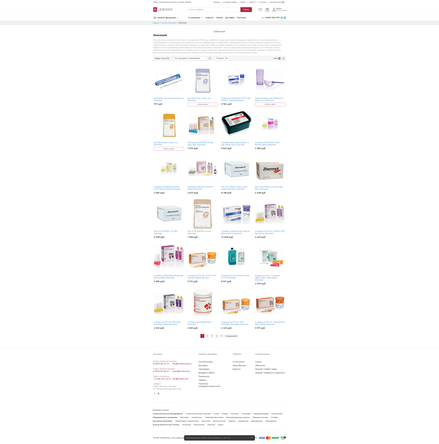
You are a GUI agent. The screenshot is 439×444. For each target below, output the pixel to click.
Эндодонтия (243, 421)
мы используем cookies (240, 438)
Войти (278, 9)
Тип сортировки (181, 58)
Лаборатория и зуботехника (187, 421)
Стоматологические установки (198, 414)
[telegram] (154, 394)
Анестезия (205, 421)
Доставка (203, 365)
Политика (262, 2)
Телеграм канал (276, 2)
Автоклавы (184, 417)
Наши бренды (239, 365)
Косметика (186, 425)
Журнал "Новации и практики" (270, 373)
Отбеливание (270, 421)
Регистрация (281, 10)
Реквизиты (204, 376)
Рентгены (235, 414)
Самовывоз (204, 369)
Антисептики (199, 425)
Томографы (246, 414)
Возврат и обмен (207, 373)
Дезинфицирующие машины (238, 417)
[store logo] (163, 9)
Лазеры (225, 414)
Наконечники (276, 414)
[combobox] (213, 9)
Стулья (216, 414)
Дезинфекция (256, 421)
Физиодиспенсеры (260, 417)
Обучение (260, 365)
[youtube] (158, 394)
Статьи (258, 362)
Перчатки (211, 425)
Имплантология (219, 421)
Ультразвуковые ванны (214, 417)
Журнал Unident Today (266, 369)
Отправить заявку (230, 2)
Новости (237, 369)
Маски (220, 425)
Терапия (231, 421)
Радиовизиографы (261, 414)
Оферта (252, 2)
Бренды (217, 2)
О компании (239, 362)
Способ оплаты (206, 362)
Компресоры (196, 417)
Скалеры (274, 417)
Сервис (243, 2)
